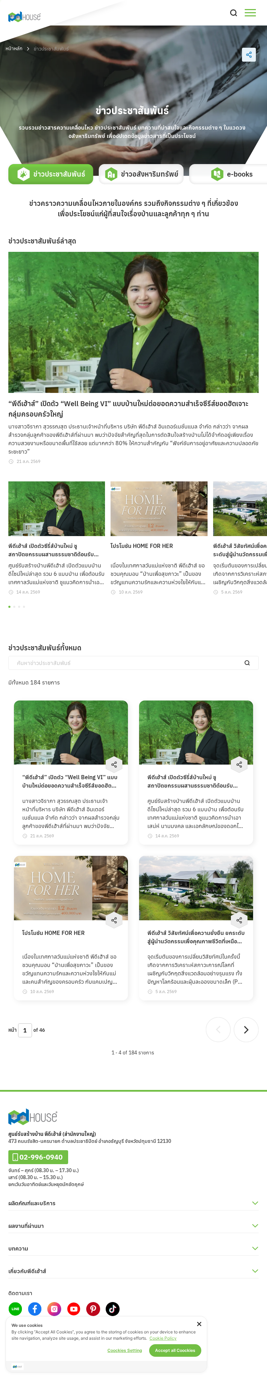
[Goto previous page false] (218, 1029)
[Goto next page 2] (246, 1029)
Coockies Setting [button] (124, 1350)
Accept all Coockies (175, 1350)
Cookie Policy (163, 1338)
